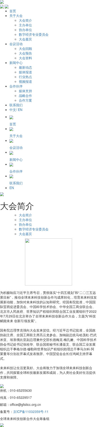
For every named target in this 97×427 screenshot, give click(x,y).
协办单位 (25, 29)
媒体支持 (25, 90)
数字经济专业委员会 (33, 34)
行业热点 (25, 76)
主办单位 (25, 25)
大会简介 (25, 20)
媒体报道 (25, 72)
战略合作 (25, 95)
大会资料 (25, 57)
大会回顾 (25, 48)
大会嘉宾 (25, 39)
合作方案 (25, 100)
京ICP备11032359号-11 (30, 411)
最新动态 (25, 67)
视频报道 (25, 81)
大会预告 (25, 53)
